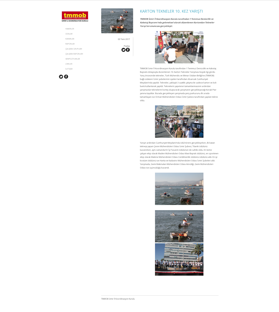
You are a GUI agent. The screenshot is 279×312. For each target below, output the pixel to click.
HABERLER (69, 28)
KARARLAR (69, 39)
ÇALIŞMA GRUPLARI (73, 49)
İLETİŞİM (68, 69)
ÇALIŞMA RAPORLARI (74, 54)
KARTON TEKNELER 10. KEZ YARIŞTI (171, 11)
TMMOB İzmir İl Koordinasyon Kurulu (75, 11)
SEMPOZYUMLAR (72, 59)
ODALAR (68, 33)
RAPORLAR (70, 44)
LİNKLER (68, 64)
